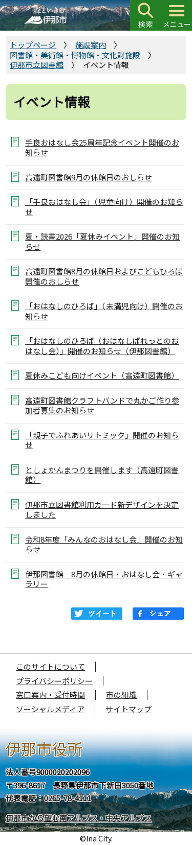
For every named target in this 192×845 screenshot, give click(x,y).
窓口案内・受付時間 (50, 694)
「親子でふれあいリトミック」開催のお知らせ (102, 440)
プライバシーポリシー (54, 680)
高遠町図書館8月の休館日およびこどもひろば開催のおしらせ (104, 276)
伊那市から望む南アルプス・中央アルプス (79, 817)
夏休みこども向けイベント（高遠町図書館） (102, 375)
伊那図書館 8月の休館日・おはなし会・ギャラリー (104, 579)
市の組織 (121, 694)
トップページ (33, 44)
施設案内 (90, 44)
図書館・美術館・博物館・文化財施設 (75, 55)
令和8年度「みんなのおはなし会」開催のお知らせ (104, 544)
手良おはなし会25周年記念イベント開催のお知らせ (102, 147)
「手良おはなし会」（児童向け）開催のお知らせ (104, 206)
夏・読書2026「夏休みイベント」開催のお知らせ (102, 241)
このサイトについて (50, 666)
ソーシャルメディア (50, 708)
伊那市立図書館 (36, 64)
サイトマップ (128, 708)
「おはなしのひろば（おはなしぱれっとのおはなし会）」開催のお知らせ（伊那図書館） (102, 345)
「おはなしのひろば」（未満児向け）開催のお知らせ (104, 310)
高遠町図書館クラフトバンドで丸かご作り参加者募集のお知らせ (102, 405)
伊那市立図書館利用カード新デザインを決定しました (102, 509)
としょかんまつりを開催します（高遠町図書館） (102, 474)
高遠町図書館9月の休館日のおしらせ (88, 177)
